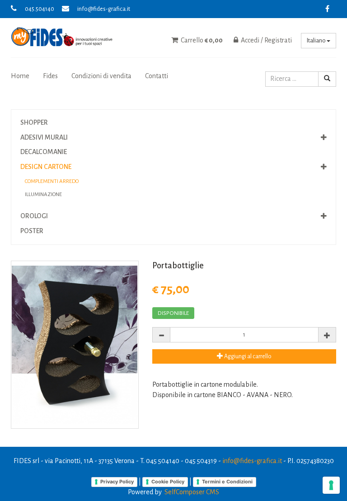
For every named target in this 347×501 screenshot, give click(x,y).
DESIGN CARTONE (45, 166)
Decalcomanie (43, 151)
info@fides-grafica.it (103, 9)
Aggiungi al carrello (247, 356)
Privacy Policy (117, 481)
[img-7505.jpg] (74, 345)
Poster (31, 230)
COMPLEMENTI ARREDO (52, 181)
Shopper (34, 122)
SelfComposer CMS (191, 492)
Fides (50, 76)
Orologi (34, 216)
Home (20, 76)
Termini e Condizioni (227, 481)
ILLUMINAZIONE (43, 194)
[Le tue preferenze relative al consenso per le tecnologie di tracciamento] (331, 485)
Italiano (317, 40)
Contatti (156, 76)
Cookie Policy (167, 481)
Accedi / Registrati (265, 40)
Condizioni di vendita (101, 76)
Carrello (201, 40)
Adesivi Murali (44, 137)
